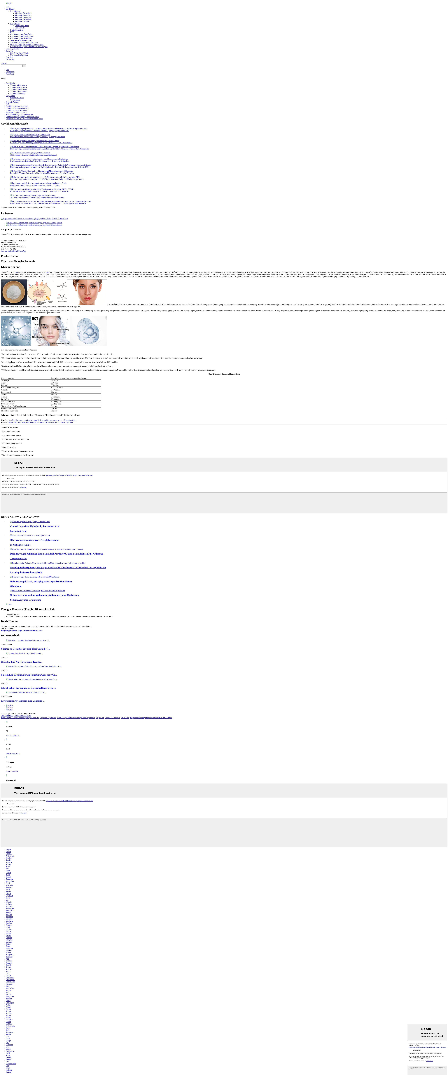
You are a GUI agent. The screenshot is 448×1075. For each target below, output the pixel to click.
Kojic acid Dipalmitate (48, 718)
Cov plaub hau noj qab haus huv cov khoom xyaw (28, 47)
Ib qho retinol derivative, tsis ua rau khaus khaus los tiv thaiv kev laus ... (36, 203)
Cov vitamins (15, 11)
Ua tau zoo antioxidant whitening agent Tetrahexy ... (29, 191)
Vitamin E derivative (112, 718)
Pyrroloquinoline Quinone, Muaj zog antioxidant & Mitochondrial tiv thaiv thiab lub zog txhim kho (58, 567)
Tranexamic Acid (18, 558)
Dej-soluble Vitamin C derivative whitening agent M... (30, 173)
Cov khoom (10, 9)
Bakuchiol (53, 155)
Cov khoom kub (7, 716)
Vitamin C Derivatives (23, 17)
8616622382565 (12, 771)
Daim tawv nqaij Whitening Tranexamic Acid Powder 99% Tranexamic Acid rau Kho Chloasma (56, 554)
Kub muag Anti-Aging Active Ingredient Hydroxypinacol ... (32, 167)
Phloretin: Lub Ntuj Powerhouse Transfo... (21, 662)
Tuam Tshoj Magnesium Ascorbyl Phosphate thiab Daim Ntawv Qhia (146, 718)
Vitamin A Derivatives (23, 13)
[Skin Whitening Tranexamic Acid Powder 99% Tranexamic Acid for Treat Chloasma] (46, 549)
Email (15, 251)
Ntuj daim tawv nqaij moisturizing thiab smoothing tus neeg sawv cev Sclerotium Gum (44, 420)
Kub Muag (10, 74)
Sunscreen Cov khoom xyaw (21, 40)
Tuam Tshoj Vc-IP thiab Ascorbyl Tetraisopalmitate (76, 718)
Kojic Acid (100, 718)
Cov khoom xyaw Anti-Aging (21, 34)
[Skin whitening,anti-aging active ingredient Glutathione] (34, 577)
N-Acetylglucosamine (57, 137)
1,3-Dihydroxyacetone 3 (74, 179)
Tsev (7, 7)
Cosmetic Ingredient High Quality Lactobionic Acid (34, 526)
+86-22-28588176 (12, 736)
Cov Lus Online (7, 251)
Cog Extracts (19, 28)
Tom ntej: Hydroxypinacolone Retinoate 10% (71, 167)
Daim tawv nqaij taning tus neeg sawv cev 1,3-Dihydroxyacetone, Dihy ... (37, 179)
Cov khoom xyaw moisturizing (21, 36)
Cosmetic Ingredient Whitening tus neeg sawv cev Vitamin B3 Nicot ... (36, 143)
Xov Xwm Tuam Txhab (19, 53)
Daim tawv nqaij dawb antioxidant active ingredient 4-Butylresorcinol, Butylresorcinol (41, 422)
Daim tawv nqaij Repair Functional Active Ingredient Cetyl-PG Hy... (35, 149)
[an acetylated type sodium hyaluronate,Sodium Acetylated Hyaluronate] (37, 591)
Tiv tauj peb (10, 59)
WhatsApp (22, 251)
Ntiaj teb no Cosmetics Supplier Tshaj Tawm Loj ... (25, 649)
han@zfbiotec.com (12, 753)
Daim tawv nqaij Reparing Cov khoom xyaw (27, 45)
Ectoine (56, 185)
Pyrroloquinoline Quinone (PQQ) (26, 572)
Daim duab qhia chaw (22, 716)
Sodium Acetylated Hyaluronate (25, 600)
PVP (12, 32)
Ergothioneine (59, 197)
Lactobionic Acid (18, 531)
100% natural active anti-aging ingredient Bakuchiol (29, 155)
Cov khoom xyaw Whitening (21, 38)
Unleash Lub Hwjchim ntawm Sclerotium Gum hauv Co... (29, 675)
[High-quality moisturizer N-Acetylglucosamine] (30, 535)
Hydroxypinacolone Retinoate (75, 203)
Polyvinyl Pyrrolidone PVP (59, 131)
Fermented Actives (22, 26)
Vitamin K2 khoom (22, 22)
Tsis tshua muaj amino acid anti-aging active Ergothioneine (32, 197)
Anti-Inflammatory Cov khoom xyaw (24, 42)
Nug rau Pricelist (7, 628)
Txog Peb (9, 57)
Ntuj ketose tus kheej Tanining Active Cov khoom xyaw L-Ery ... (34, 161)
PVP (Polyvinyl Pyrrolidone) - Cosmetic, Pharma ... (29, 131)
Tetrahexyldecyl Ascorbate (59, 191)
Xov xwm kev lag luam (19, 55)
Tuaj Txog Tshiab (12, 49)
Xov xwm (9, 51)
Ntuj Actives (14, 24)
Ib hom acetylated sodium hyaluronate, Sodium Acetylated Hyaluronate (44, 595)
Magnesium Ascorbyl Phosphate (63, 173)
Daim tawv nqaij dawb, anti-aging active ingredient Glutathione (41, 581)
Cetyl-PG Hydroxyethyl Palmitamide (75, 149)
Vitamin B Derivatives (23, 15)
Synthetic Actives (16, 30)
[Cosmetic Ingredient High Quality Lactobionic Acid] (30, 522)
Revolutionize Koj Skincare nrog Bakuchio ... (22, 701)
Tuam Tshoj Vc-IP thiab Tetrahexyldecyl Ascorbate (20, 718)
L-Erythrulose (64, 161)
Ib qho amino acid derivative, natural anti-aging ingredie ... (31, 185)
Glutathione (16, 586)
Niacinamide (67, 143)
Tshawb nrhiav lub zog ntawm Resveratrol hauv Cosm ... (28, 688)
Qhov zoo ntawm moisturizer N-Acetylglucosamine (29, 137)
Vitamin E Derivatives (23, 19)
